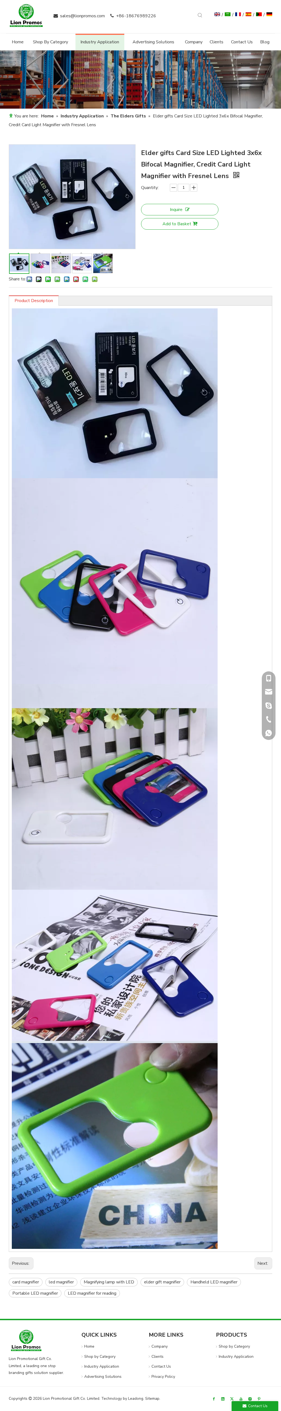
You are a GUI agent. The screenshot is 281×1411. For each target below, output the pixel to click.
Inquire (176, 210)
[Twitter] (232, 1399)
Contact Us (161, 1366)
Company (159, 1346)
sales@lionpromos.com (82, 16)
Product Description (34, 301)
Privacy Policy (163, 1376)
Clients (157, 1356)
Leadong (135, 1398)
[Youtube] (241, 1399)
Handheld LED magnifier (213, 1282)
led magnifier (61, 1282)
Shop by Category (100, 1356)
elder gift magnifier (162, 1282)
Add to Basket (176, 224)
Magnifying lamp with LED (109, 1282)
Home (89, 1346)
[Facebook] (213, 1399)
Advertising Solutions (103, 1376)
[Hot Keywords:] (200, 15)
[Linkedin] (223, 1399)
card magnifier (25, 1282)
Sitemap (152, 1398)
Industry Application (101, 1366)
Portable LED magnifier (35, 1293)
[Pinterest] (259, 1399)
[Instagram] (250, 1399)
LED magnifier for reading (92, 1293)
